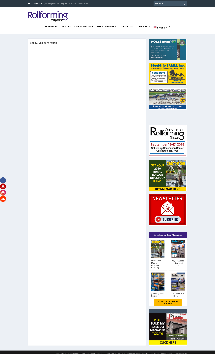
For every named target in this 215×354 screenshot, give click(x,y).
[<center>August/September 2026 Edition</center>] (178, 249)
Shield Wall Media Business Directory (156, 264)
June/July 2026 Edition (157, 294)
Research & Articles (58, 26)
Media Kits (143, 26)
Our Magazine (83, 26)
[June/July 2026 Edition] (158, 282)
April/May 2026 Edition (177, 294)
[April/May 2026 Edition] (178, 282)
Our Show (126, 26)
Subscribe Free (106, 26)
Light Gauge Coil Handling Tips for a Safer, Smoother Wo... (66, 3)
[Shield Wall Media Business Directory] (158, 249)
